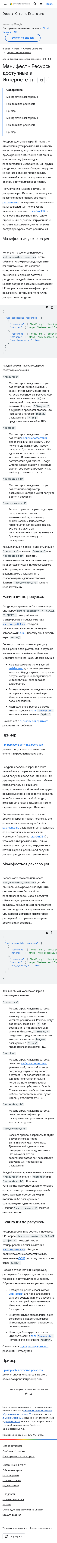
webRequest (16, 668)
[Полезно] (44, 59)
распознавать (11, 202)
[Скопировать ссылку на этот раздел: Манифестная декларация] (6, 243)
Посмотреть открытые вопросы (19, 1456)
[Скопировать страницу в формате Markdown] (42, 80)
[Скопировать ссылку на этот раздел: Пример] (19, 735)
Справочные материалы (19, 52)
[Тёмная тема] (46, 307)
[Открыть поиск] (35, 4)
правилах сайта (12, 1421)
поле (42, 710)
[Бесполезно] (49, 59)
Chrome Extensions (29, 14)
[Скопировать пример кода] (51, 307)
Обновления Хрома (12, 1470)
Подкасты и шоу (11, 1485)
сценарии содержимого (34, 721)
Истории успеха (11, 1475)
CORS (21, 633)
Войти (49, 3)
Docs (6, 14)
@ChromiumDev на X (13, 1499)
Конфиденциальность (41, 1528)
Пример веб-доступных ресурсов (23, 744)
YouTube (7, 1504)
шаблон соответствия (34, 438)
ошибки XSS (38, 211)
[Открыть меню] (5, 4)
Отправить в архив (12, 1480)
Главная (6, 48)
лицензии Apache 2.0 (13, 1417)
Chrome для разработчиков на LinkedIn (23, 1509)
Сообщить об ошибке (14, 1451)
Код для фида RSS (12, 1514)
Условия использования (15, 1528)
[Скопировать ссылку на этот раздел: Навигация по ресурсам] (48, 597)
